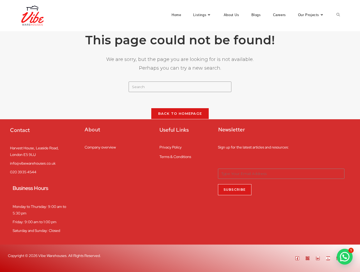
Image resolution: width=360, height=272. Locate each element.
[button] (345, 257)
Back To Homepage (180, 113)
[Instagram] (307, 258)
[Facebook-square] (297, 258)
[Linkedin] (318, 258)
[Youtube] (328, 258)
